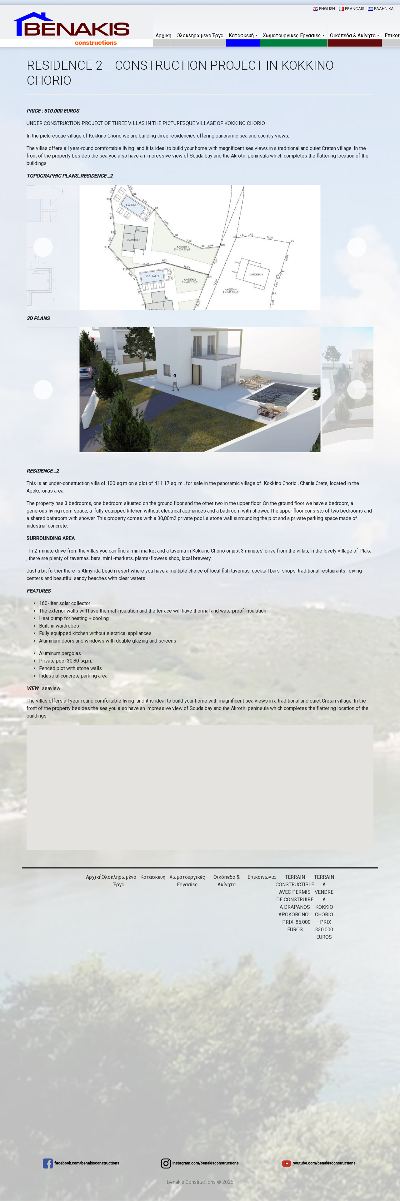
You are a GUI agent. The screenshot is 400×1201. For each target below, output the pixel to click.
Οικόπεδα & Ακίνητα (353, 35)
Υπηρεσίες (187, 892)
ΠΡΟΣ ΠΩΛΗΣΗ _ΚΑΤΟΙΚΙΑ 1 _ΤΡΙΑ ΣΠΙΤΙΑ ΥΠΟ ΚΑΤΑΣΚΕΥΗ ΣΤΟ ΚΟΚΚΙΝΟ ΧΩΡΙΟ (226, 907)
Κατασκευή (241, 35)
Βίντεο (187, 915)
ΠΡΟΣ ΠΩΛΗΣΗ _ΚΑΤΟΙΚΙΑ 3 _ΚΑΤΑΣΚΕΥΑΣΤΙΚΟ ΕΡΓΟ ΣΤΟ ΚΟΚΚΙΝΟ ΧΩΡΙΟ (226, 982)
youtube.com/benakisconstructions (324, 1163)
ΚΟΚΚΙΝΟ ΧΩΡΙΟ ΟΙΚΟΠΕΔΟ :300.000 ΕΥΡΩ (226, 1072)
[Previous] (43, 247)
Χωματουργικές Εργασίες (292, 35)
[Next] (357, 247)
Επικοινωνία (262, 877)
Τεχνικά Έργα (187, 907)
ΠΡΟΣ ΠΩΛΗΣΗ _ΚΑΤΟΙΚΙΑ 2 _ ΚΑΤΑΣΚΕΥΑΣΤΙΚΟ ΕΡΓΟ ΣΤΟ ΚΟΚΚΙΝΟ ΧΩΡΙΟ (227, 945)
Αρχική (163, 35)
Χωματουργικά (187, 900)
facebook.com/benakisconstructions (86, 1163)
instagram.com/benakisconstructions (205, 1163)
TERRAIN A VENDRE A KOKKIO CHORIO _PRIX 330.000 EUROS (324, 907)
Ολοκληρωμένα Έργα (200, 35)
